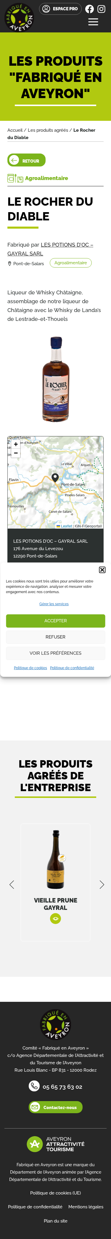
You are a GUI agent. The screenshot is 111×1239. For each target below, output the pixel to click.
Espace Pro (65, 8)
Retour (30, 161)
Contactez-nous (60, 1107)
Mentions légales (85, 1207)
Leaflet (66, 525)
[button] (102, 570)
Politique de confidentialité (72, 668)
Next (102, 884)
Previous (11, 884)
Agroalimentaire (70, 262)
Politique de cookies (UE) (55, 1193)
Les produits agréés (48, 130)
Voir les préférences (55, 653)
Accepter (55, 620)
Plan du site (55, 1221)
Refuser (55, 637)
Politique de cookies (30, 668)
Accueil (14, 130)
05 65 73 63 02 (62, 1086)
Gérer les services (54, 604)
